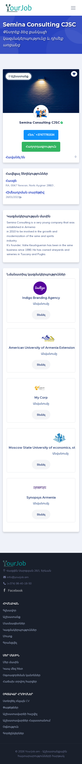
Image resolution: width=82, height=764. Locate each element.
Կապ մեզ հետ (13, 668)
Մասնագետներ (14, 623)
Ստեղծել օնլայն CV (16, 701)
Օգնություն (10, 726)
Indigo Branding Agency (41, 298)
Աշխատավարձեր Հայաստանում (26, 720)
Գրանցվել (10, 642)
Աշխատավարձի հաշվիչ (20, 714)
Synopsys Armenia (41, 497)
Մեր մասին (11, 662)
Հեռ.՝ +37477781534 (41, 134)
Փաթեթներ (10, 707)
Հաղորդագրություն (41, 146)
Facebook (15, 590)
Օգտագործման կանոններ (21, 675)
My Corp (41, 397)
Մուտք (7, 636)
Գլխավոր (9, 610)
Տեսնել (41, 314)
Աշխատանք (11, 617)
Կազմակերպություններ (20, 630)
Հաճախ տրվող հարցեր (20, 681)
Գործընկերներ (13, 733)
